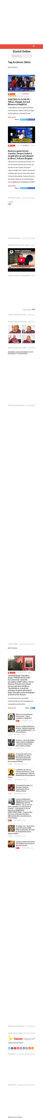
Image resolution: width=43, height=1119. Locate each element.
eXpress (26, 94)
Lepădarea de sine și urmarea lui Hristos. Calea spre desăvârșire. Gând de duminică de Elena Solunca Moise (21, 773)
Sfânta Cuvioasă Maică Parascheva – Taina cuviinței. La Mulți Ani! (24, 716)
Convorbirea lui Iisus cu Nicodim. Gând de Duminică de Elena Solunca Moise (24, 788)
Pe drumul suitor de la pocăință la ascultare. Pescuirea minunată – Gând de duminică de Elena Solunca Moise (20, 757)
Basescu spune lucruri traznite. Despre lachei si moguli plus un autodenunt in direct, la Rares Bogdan (21, 155)
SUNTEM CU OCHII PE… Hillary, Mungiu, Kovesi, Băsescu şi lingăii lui (19, 102)
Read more (12, 117)
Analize (12, 672)
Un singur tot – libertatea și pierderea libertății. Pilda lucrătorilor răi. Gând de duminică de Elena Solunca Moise (21, 829)
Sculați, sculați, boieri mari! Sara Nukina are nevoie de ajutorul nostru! (25, 843)
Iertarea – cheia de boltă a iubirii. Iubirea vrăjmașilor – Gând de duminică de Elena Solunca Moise (25, 743)
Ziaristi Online (21, 51)
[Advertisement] (21, 21)
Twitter (24, 119)
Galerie (12, 94)
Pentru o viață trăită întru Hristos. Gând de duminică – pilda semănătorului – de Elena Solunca (25, 729)
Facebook (31, 119)
